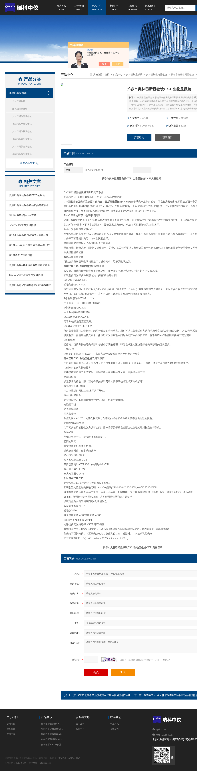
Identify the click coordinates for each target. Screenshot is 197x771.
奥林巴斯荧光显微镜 (22, 146)
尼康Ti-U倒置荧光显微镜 (22, 225)
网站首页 (61, 7)
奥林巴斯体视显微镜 (22, 131)
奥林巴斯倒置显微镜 (22, 116)
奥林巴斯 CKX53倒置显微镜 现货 (52, 744)
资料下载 (11, 734)
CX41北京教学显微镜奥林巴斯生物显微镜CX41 (104, 695)
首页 (107, 74)
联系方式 (114, 723)
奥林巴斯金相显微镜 (22, 139)
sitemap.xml (45, 763)
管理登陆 (33, 763)
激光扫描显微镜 (19, 109)
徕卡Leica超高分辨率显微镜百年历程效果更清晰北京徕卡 (31, 245)
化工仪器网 (20, 763)
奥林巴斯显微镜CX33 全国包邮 (52, 729)
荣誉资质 (11, 729)
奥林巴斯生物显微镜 (22, 124)
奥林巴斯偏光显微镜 (22, 154)
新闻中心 (115, 7)
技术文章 (80, 723)
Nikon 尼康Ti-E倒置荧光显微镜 (26, 275)
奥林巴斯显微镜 (17, 93)
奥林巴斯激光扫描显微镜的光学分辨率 (30, 285)
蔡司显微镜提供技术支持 (22, 215)
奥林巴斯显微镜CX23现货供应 (52, 723)
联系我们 (150, 7)
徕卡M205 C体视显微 (21, 255)
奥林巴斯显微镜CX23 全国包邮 (52, 739)
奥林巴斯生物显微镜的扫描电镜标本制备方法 (31, 205)
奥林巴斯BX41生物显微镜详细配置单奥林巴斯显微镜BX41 (31, 265)
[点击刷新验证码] (109, 659)
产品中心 (97, 7)
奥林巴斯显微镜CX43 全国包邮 (52, 734)
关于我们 (79, 7)
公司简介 (11, 723)
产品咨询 (139, 137)
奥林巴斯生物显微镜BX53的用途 (27, 195)
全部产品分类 (27, 163)
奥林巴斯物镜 (18, 101)
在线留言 (132, 7)
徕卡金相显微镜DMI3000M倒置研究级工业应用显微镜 (31, 235)
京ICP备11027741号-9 (69, 758)
